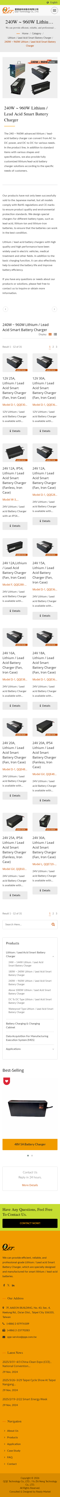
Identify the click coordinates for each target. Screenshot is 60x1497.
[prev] (5, 309)
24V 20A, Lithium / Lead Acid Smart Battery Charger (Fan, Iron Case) (14, 752)
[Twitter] (8, 1285)
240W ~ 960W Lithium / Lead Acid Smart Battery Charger (30, 44)
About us (12, 1431)
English (54, 2)
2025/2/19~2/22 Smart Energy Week (24, 1399)
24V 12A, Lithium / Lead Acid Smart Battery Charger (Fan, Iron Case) (44, 478)
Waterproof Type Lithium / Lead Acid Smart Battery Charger (30, 1011)
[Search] (53, 924)
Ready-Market (43, 1492)
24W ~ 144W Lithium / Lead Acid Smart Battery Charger (25, 964)
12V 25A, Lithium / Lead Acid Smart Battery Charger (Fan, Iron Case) (14, 388)
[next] (54, 309)
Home (25, 33)
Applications (13, 1049)
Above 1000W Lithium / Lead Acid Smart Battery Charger (29, 992)
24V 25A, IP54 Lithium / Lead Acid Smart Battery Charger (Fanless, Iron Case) (14, 850)
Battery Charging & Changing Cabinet (23, 1025)
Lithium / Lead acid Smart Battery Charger (29, 38)
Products (12, 1437)
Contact (12, 1464)
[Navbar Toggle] (54, 10)
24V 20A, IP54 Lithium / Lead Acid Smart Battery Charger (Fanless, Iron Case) (44, 755)
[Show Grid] (50, 334)
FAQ (9, 1457)
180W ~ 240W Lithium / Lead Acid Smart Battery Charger (30, 973)
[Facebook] (4, 1285)
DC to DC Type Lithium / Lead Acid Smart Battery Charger (30, 1001)
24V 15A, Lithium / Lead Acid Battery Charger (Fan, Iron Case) (43, 572)
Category (36, 33)
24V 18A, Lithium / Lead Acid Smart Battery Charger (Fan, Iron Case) (44, 662)
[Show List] (55, 334)
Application (14, 1444)
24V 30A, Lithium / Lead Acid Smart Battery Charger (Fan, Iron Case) (44, 847)
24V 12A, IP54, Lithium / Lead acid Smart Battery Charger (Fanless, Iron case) (14, 480)
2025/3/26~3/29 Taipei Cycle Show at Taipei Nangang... (29, 1382)
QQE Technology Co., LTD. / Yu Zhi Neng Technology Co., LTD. (30, 1483)
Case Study (13, 1450)
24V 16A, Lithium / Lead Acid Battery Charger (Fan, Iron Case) (13, 662)
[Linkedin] (13, 1285)
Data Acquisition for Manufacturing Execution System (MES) (27, 1038)
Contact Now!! (30, 1223)
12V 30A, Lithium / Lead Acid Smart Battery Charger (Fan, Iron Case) (44, 388)
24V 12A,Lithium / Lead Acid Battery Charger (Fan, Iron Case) (14, 570)
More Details (30, 1185)
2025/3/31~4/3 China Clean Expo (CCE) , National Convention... (26, 1364)
